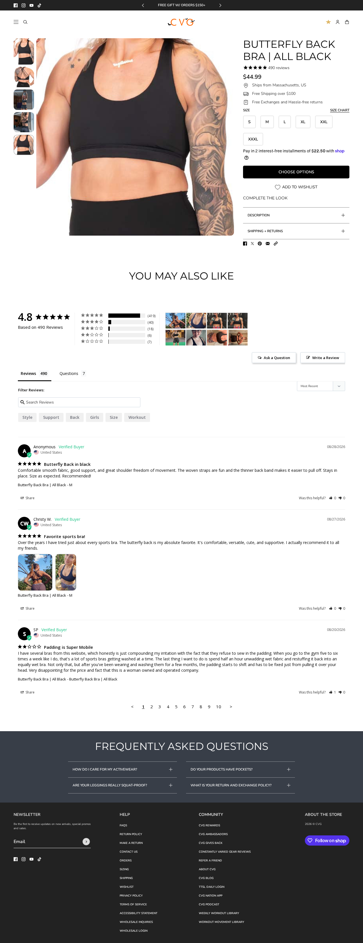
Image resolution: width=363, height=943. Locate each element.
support (51, 417)
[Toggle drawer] (16, 22)
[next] (220, 5)
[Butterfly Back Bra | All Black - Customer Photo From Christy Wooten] (175, 320)
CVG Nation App (210, 896)
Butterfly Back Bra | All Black (42, 484)
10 (218, 706)
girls (94, 417)
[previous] (143, 5)
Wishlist (127, 887)
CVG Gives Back (210, 843)
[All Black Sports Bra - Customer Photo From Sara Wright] (217, 337)
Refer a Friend (210, 861)
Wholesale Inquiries (136, 922)
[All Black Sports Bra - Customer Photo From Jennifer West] (196, 337)
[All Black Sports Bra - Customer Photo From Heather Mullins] (238, 337)
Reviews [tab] (28, 373)
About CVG (207, 869)
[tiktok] (39, 5)
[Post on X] (252, 243)
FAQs (123, 825)
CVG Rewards (209, 825)
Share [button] (30, 498)
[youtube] (31, 5)
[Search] (25, 22)
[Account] (337, 22)
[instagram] (23, 5)
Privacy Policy (131, 896)
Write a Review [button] (325, 357)
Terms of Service (133, 904)
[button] (276, 243)
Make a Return (131, 843)
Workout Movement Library (221, 922)
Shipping (126, 878)
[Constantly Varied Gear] (182, 22)
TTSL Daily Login (211, 887)
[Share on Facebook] (245, 243)
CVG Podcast (209, 904)
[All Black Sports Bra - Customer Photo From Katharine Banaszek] (175, 337)
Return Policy (131, 834)
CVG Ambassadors (213, 834)
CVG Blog (206, 878)
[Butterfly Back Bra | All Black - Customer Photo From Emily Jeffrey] (217, 320)
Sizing (124, 869)
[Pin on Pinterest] (260, 243)
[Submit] (86, 841)
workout (137, 417)
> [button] (231, 706)
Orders (126, 861)
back (74, 417)
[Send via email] (268, 243)
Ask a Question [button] (277, 357)
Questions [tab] (69, 373)
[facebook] (15, 5)
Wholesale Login (133, 931)
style (27, 417)
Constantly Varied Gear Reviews (225, 852)
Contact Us (129, 852)
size (114, 417)
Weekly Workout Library (219, 913)
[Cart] (347, 22)
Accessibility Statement (138, 913)
